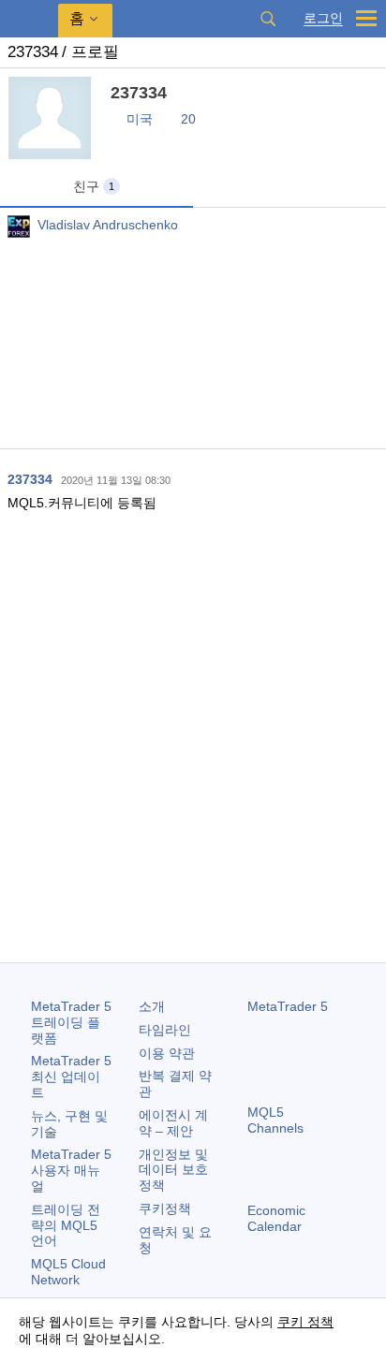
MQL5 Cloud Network (68, 1271)
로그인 (323, 18)
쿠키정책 (165, 1208)
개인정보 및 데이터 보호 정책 (173, 1170)
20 (188, 118)
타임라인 (165, 1029)
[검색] (268, 18)
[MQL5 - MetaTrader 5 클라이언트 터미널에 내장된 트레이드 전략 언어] (29, 19)
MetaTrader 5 (287, 1006)
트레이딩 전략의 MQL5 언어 (65, 1225)
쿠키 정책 (305, 1321)
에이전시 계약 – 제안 (173, 1122)
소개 (152, 1006)
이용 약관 (167, 1053)
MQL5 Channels (275, 1120)
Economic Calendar (276, 1218)
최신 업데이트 (71, 1076)
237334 (29, 479)
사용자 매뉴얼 (71, 1170)
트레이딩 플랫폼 (71, 1022)
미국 (139, 118)
